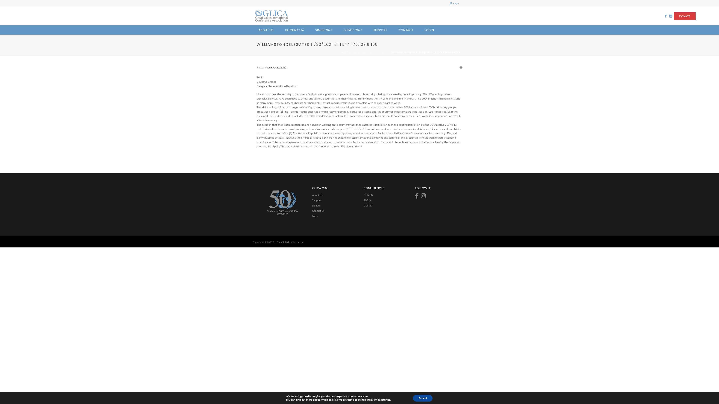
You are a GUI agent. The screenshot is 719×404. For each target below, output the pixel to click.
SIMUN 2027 (323, 30)
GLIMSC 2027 (353, 30)
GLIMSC (368, 205)
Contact (406, 30)
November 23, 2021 (275, 67)
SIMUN (367, 200)
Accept (423, 398)
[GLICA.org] (271, 16)
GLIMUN (368, 195)
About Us (266, 30)
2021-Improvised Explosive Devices (368, 52)
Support (380, 30)
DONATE (684, 16)
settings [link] (385, 400)
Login (456, 3)
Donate (316, 205)
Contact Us (318, 210)
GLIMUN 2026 (294, 30)
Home (341, 52)
